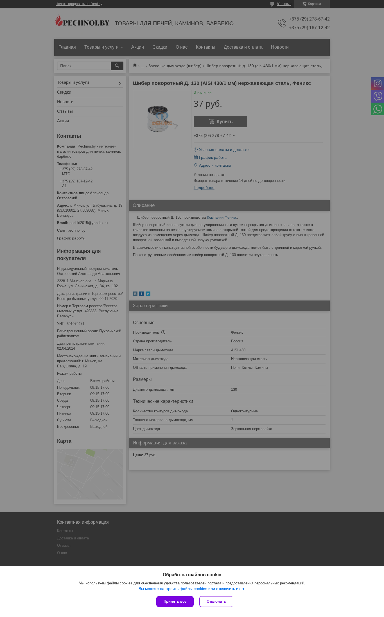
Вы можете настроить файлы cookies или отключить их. (190, 588)
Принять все (175, 601)
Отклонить (216, 601)
